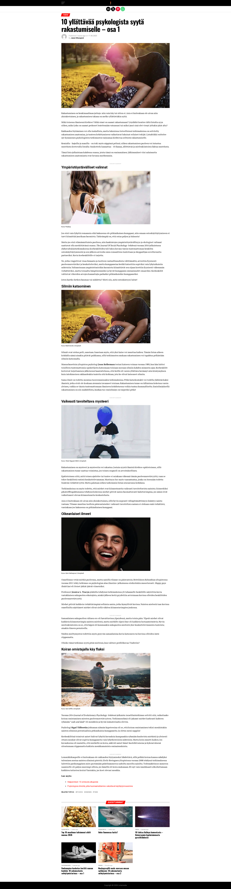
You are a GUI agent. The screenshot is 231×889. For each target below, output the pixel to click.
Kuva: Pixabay (66, 227)
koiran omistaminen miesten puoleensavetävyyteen (86, 718)
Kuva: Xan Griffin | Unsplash (70, 709)
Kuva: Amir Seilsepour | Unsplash (72, 573)
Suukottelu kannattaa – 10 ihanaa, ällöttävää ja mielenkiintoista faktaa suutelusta (129, 146)
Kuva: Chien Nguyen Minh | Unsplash (73, 461)
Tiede (96, 792)
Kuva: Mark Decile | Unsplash (71, 346)
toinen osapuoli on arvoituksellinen (119, 470)
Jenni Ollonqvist (77, 38)
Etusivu (80, 792)
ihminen (88, 792)
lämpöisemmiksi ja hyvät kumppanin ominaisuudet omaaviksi (120, 270)
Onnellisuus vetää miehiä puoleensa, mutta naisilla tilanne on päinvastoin (97, 579)
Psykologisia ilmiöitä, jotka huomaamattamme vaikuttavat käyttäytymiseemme (100, 786)
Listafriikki (151, 134)
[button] (63, 3)
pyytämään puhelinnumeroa (104, 763)
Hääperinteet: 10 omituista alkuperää (82, 782)
